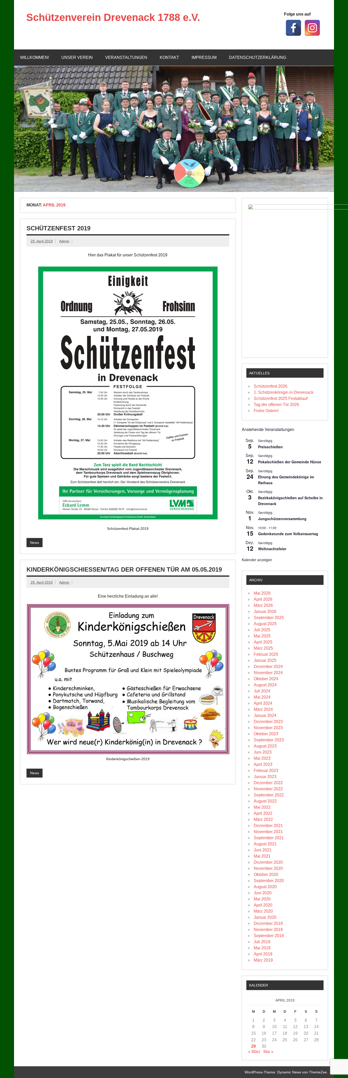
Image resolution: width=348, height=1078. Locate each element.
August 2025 (265, 624)
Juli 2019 (262, 942)
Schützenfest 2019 (58, 228)
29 (253, 1046)
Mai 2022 (262, 807)
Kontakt (169, 57)
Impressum (204, 57)
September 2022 (269, 795)
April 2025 (263, 642)
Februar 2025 (266, 654)
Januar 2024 (265, 715)
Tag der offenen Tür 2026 (276, 404)
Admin (64, 241)
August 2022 (265, 801)
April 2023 (263, 764)
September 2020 (269, 880)
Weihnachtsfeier (272, 548)
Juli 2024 (262, 691)
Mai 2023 (262, 758)
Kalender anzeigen (257, 559)
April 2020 (263, 905)
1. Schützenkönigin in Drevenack (283, 392)
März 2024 (263, 709)
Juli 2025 (262, 630)
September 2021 (269, 838)
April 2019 (263, 954)
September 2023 (269, 740)
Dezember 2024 (268, 666)
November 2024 (268, 673)
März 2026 (263, 605)
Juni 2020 (263, 893)
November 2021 (268, 832)
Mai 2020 (262, 899)
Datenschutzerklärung (257, 57)
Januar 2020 (265, 917)
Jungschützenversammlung (282, 518)
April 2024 (263, 703)
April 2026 (263, 599)
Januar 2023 (265, 776)
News (34, 543)
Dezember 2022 (268, 783)
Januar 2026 (265, 611)
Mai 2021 (262, 856)
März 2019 (263, 960)
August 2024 (265, 685)
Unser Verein (77, 57)
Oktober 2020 (266, 874)
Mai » (268, 1051)
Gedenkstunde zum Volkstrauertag (288, 533)
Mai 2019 (262, 948)
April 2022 (263, 813)
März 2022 (263, 819)
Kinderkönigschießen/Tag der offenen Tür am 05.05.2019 (124, 569)
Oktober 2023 (266, 734)
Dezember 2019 (268, 923)
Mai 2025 (262, 636)
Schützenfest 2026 (270, 386)
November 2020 (268, 868)
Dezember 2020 (268, 862)
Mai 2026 (262, 593)
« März (254, 1051)
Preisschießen (270, 446)
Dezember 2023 (268, 721)
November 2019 (268, 929)
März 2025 (263, 648)
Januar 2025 (265, 660)
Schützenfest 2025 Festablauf (280, 398)
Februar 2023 (266, 770)
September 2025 (269, 617)
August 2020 (265, 887)
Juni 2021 (263, 850)
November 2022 (268, 789)
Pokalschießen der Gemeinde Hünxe (289, 461)
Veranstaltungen (126, 57)
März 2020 (263, 911)
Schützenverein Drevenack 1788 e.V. (113, 17)
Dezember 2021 (268, 825)
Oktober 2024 (266, 679)
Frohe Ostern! (266, 411)
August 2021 (265, 844)
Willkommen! (34, 57)
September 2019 (269, 936)
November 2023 (268, 728)
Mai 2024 (262, 697)
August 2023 (265, 746)
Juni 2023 (263, 752)
